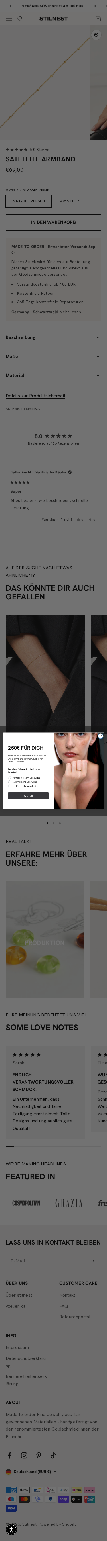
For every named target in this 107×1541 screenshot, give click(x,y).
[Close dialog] (100, 736)
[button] (11, 1529)
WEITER (28, 795)
